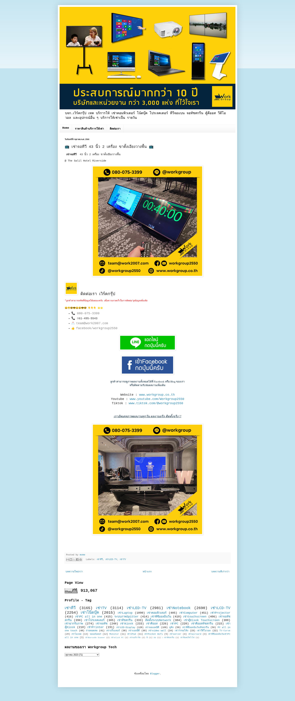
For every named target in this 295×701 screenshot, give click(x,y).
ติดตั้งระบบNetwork (158, 620)
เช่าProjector (220, 613)
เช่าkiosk (126, 623)
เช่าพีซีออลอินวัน (161, 616)
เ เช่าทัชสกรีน (168, 638)
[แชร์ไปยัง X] (74, 559)
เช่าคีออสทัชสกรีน (202, 623)
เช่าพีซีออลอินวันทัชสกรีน (195, 627)
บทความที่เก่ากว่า (220, 571)
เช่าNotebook (179, 608)
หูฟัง (171, 627)
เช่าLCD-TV (220, 608)
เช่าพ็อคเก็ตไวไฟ (187, 638)
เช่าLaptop (125, 613)
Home (65, 128)
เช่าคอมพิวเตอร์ (156, 613)
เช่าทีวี (100, 559)
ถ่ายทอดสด (91, 630)
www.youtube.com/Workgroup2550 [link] (157, 399)
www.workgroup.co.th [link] (157, 394)
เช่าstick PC (117, 638)
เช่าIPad (131, 634)
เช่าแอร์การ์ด (135, 638)
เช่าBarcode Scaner (95, 638)
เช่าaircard (194, 634)
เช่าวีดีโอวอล (204, 630)
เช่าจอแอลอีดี (152, 627)
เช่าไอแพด (76, 634)
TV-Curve (224, 631)
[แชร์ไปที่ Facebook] (77, 559)
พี (147, 638)
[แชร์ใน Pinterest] (80, 559)
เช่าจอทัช (101, 623)
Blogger (155, 673)
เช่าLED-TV (111, 559)
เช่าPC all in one (88, 616)
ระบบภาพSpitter (126, 616)
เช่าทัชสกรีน (124, 620)
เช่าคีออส (152, 623)
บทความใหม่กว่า (74, 571)
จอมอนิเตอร (95, 634)
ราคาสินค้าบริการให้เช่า (89, 128)
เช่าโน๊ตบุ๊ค (90, 612)
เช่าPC (174, 623)
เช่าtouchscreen (194, 616)
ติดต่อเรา (115, 128)
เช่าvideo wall (157, 630)
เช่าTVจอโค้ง (181, 630)
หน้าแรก (147, 571)
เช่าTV (123, 559)
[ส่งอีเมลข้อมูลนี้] (67, 559)
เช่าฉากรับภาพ (74, 623)
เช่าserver (175, 634)
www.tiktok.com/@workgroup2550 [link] (156, 403)
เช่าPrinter (95, 627)
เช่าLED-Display (125, 627)
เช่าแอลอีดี (134, 630)
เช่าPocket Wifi (153, 634)
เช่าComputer (188, 613)
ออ (155, 638)
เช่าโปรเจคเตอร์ (94, 620)
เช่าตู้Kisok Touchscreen (202, 620)
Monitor (114, 634)
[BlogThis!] (71, 559)
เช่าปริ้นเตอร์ (113, 630)
